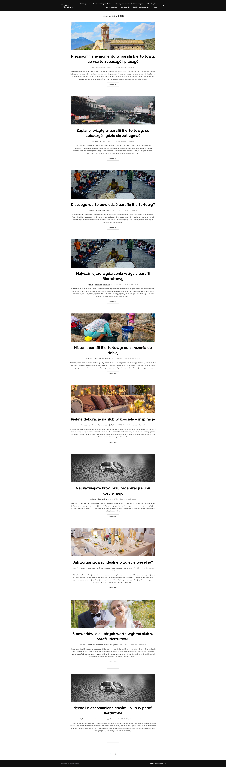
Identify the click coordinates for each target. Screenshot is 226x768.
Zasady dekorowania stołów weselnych (129, 4)
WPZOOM (163, 763)
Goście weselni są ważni (141, 7)
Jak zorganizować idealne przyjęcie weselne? (113, 562)
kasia (96, 141)
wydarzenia (106, 284)
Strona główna (85, 4)
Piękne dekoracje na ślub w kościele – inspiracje (113, 419)
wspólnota (98, 284)
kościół (113, 425)
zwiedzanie (106, 210)
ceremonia (99, 645)
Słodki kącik (151, 4)
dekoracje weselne (84, 568)
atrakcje (98, 210)
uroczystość (113, 645)
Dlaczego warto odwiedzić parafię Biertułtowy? (113, 204)
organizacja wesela (108, 568)
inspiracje (107, 425)
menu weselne (96, 568)
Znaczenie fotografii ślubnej (102, 4)
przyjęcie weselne (122, 568)
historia (101, 358)
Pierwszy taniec (125, 7)
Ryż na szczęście (111, 7)
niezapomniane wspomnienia (97, 719)
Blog (155, 7)
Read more (114, 84)
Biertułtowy (91, 645)
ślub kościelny (102, 499)
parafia (106, 645)
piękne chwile (112, 719)
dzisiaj (96, 358)
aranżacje (92, 425)
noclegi (102, 141)
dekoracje (100, 425)
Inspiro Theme (154, 763)
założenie (108, 358)
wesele (131, 568)
